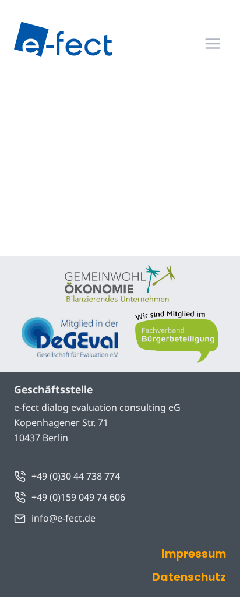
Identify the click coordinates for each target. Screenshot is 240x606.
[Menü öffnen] (212, 43)
